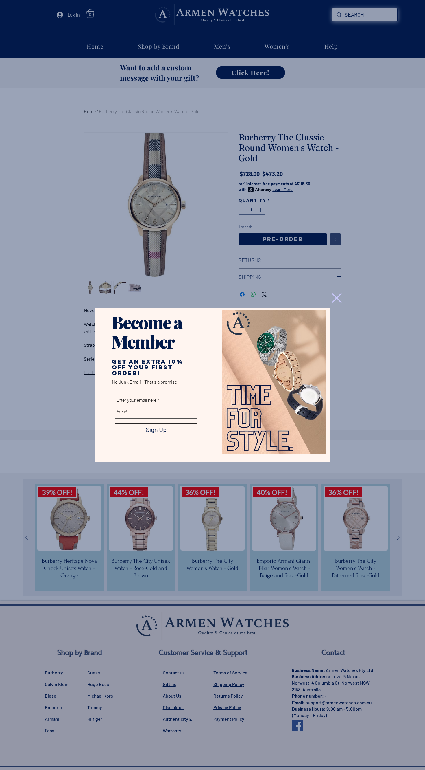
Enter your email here (136, 400)
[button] (337, 298)
